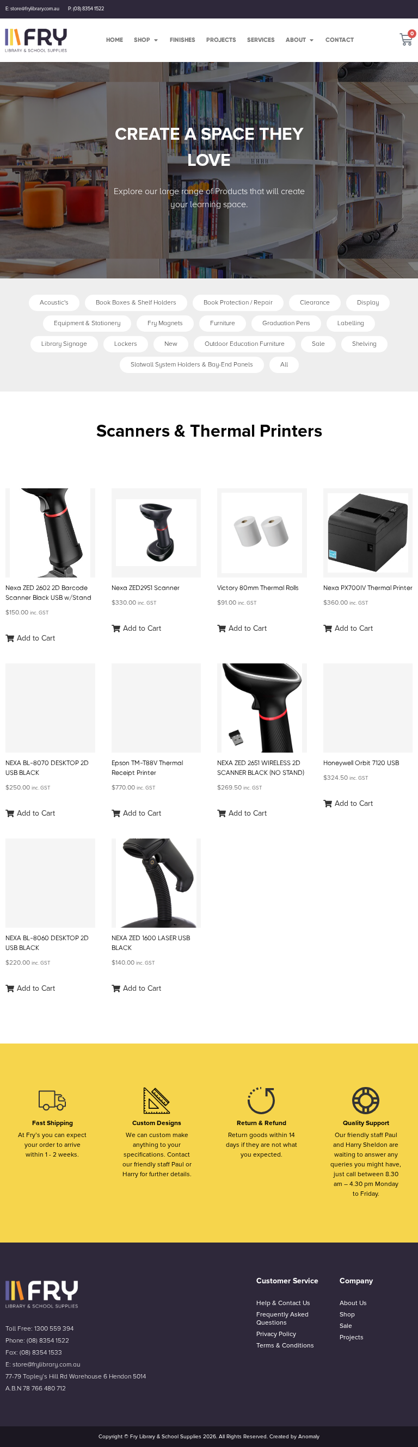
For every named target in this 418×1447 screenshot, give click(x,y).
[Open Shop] (156, 40)
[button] (30, 638)
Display (368, 303)
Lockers (125, 344)
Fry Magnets (165, 323)
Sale (318, 344)
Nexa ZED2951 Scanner (146, 588)
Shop (347, 1315)
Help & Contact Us (283, 1303)
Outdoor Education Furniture (245, 344)
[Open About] (312, 40)
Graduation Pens (286, 323)
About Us (353, 1303)
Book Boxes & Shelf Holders (136, 303)
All (284, 365)
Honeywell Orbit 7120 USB (361, 763)
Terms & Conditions (285, 1346)
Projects (352, 1337)
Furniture (222, 323)
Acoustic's (54, 303)
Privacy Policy (276, 1334)
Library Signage (64, 344)
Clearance (315, 303)
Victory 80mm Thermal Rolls (257, 588)
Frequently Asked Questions (282, 1319)
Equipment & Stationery (87, 323)
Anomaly (308, 1436)
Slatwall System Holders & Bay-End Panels (192, 365)
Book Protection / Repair (238, 303)
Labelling (350, 323)
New (170, 344)
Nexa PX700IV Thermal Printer (368, 588)
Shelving (364, 344)
